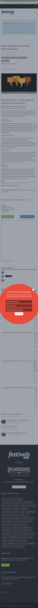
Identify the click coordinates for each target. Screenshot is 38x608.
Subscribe (19, 314)
